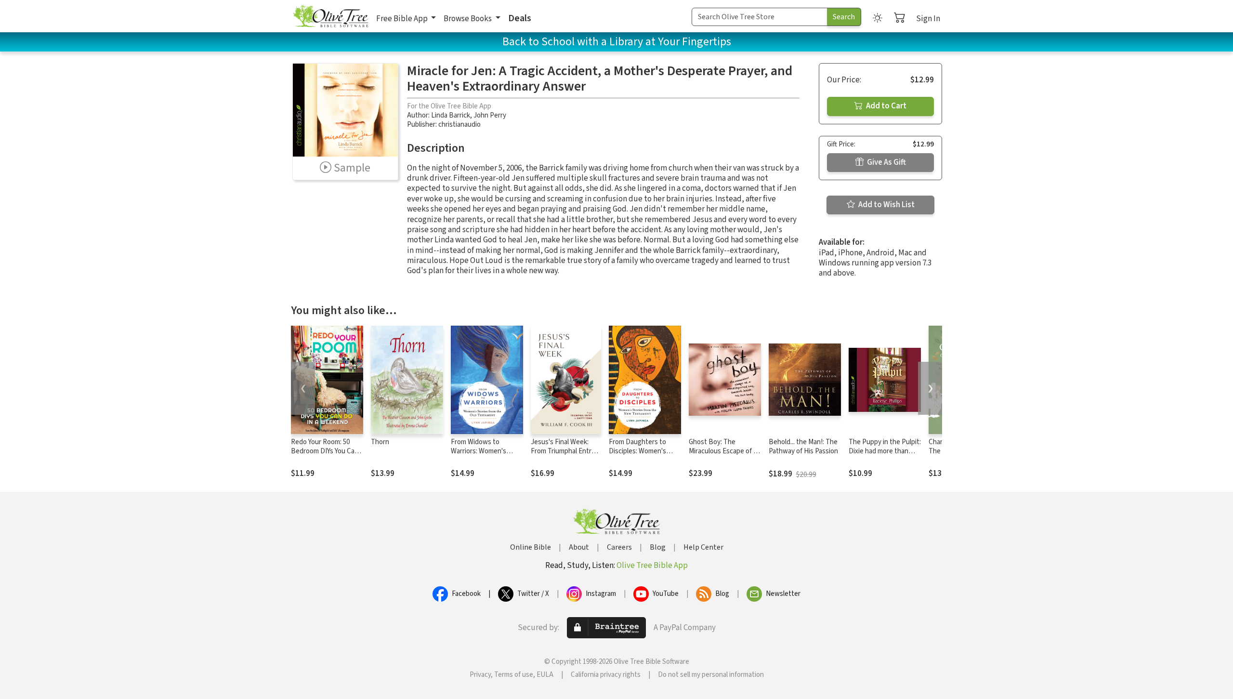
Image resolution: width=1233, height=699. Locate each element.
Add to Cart (885, 106)
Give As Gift (886, 162)
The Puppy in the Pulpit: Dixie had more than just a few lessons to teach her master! (885, 456)
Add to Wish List (886, 205)
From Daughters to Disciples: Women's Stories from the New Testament (641, 456)
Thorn (380, 442)
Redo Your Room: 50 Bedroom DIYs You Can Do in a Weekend (324, 451)
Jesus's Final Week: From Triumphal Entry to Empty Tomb (563, 451)
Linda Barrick (450, 115)
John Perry (489, 115)
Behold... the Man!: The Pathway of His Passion (803, 446)
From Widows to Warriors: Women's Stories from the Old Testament (481, 456)
